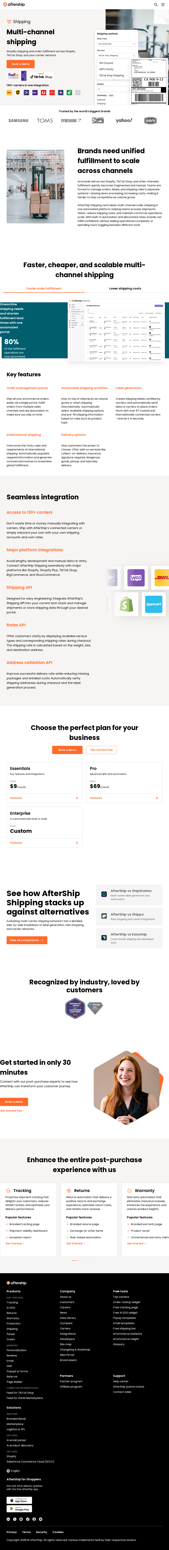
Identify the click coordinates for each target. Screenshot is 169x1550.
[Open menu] (163, 4)
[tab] (43, 288)
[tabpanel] (84, 382)
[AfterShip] (14, 4)
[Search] (155, 4)
